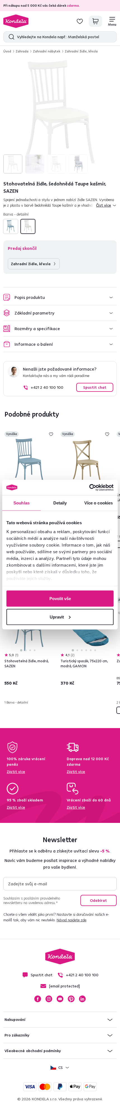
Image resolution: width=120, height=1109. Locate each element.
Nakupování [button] (14, 1019)
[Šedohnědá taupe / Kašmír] (28, 226)
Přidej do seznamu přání (51, 434)
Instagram (48, 999)
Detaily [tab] (60, 503)
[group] (60, 117)
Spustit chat (94, 387)
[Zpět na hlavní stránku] (15, 21)
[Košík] (95, 21)
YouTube (60, 999)
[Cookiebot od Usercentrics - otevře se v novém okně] (89, 487)
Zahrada (22, 51)
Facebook (37, 999)
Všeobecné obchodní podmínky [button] (32, 1050)
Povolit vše (60, 598)
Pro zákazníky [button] (16, 1035)
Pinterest (71, 999)
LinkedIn (82, 999)
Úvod (7, 51)
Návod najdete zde (71, 919)
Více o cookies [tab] (98, 503)
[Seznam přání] (79, 21)
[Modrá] (10, 226)
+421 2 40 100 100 (47, 387)
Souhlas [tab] (21, 503)
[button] (60, 297)
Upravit (57, 616)
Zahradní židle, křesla (81, 51)
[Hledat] (10, 36)
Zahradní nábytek (46, 51)
